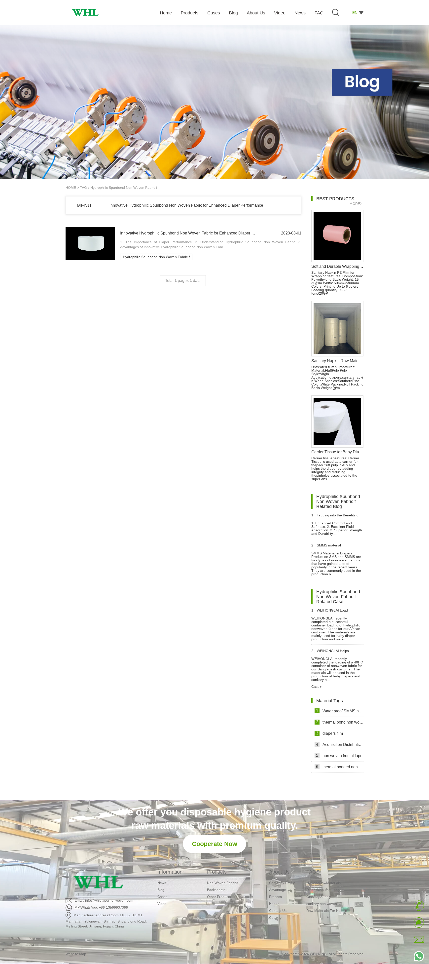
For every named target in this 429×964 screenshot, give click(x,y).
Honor (274, 904)
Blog (160, 890)
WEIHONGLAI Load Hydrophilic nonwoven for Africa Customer (336, 612)
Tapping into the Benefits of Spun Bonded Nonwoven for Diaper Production (335, 517)
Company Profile (282, 883)
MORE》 (356, 204)
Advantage (277, 890)
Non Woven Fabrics (222, 883)
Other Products (219, 897)
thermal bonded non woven (339, 767)
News (161, 883)
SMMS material (326, 545)
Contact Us (277, 911)
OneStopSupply (318, 886)
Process (275, 897)
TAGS (313, 872)
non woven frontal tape (339, 755)
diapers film (329, 733)
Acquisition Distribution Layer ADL (339, 744)
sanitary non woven (321, 893)
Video (161, 904)
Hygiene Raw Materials (324, 914)
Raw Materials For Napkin (326, 900)
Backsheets (216, 890)
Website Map (76, 954)
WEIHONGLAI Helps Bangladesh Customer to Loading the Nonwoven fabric (334, 653)
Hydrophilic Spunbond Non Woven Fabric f (156, 257)
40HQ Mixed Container (324, 907)
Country (275, 918)
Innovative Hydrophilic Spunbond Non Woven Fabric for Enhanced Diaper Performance (186, 205)
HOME (71, 188)
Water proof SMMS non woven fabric (339, 711)
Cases (162, 897)
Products (217, 872)
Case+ (316, 687)
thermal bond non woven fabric (339, 722)
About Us (279, 872)
